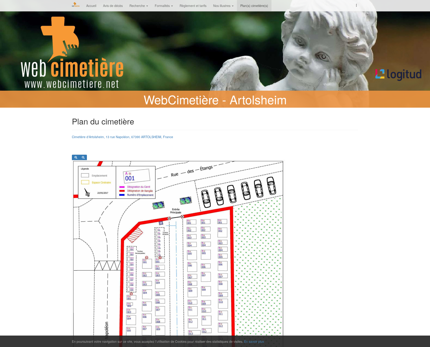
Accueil (91, 5)
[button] (356, 5)
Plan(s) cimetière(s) (254, 5)
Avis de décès (113, 5)
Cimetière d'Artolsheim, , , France (122, 137)
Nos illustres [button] (222, 5)
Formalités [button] (163, 5)
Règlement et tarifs (193, 5)
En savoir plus (254, 341)
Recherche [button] (137, 5)
